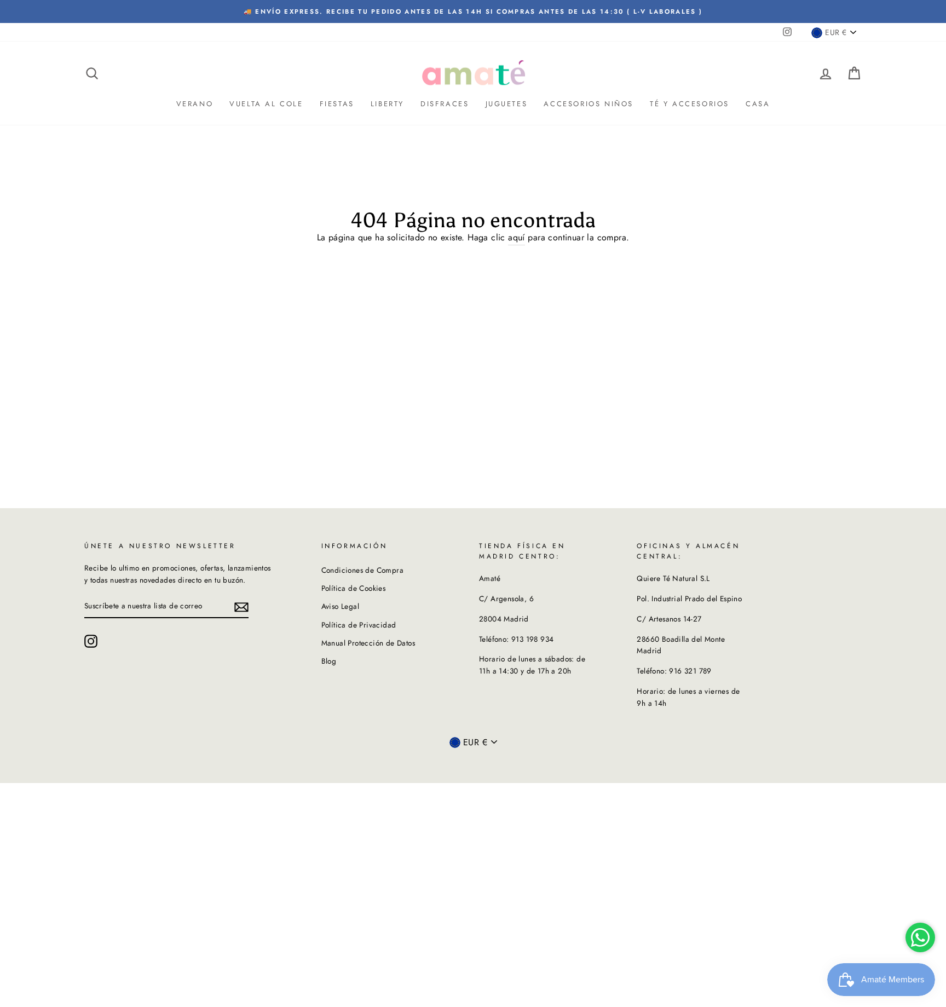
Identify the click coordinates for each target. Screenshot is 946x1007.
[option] (473, 11)
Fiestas (337, 104)
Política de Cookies (353, 588)
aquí (516, 237)
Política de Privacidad (358, 624)
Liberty (387, 104)
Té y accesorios (689, 104)
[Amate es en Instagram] (90, 641)
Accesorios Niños (588, 104)
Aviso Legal (340, 606)
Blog (329, 660)
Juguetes (507, 104)
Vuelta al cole (266, 104)
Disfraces (444, 104)
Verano (195, 104)
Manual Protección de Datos (368, 642)
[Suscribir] (241, 606)
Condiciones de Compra (362, 570)
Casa (758, 104)
